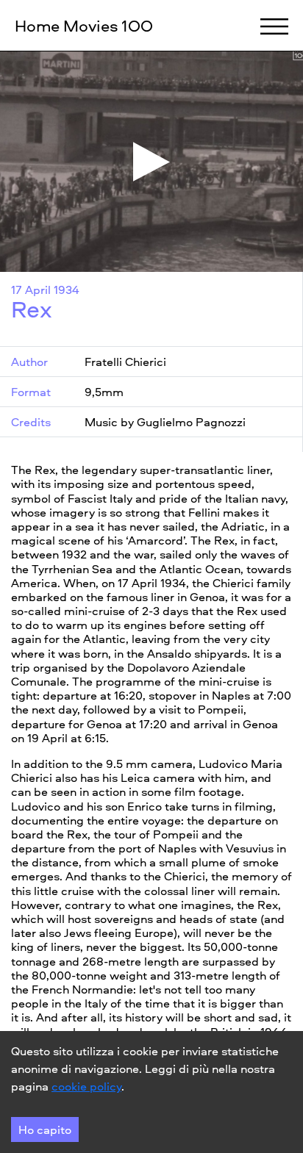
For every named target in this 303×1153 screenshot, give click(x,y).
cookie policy (86, 1086)
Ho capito (44, 1129)
